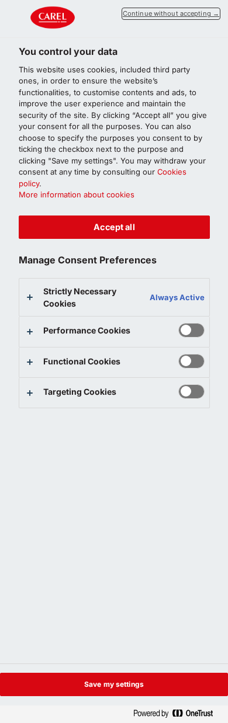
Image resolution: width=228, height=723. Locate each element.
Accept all (114, 227)
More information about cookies (76, 194)
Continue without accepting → (171, 13)
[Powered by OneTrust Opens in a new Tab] (177, 714)
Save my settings (114, 684)
